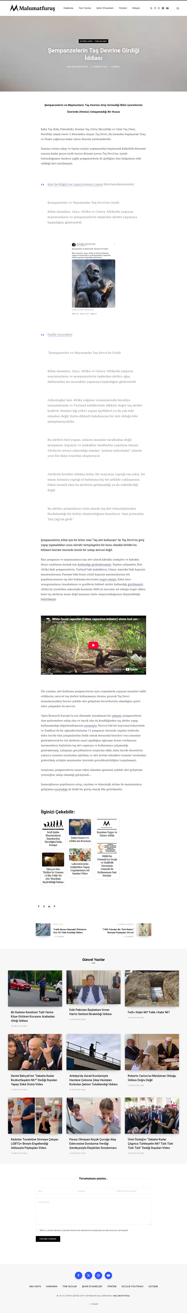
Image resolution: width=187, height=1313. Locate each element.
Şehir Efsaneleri (92, 1286)
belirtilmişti (48, 599)
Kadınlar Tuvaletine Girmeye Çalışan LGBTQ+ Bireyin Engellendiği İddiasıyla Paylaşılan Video (34, 1144)
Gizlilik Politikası (132, 1286)
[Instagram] (98, 1275)
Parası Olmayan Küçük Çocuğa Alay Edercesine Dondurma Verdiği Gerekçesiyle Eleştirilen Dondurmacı (93, 1144)
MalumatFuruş (122, 1296)
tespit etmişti (107, 579)
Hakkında (51, 1286)
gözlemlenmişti (101, 564)
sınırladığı (60, 789)
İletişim (153, 1286)
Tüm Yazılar (70, 1286)
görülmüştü (135, 584)
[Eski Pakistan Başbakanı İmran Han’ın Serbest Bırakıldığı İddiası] (93, 987)
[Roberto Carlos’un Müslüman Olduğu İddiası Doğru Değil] (152, 1052)
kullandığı (84, 564)
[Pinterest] (54, 906)
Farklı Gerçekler (59, 334)
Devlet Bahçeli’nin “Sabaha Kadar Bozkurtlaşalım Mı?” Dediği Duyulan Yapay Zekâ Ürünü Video (34, 1080)
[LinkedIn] (49, 906)
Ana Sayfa (35, 1286)
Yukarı (94, 1304)
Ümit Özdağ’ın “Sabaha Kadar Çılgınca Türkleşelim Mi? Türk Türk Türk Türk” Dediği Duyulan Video (150, 1144)
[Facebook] (38, 906)
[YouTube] (108, 1275)
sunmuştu (90, 725)
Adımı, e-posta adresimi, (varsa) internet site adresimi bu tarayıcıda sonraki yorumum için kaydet (84, 1230)
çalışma (116, 715)
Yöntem (111, 1286)
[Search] (176, 8)
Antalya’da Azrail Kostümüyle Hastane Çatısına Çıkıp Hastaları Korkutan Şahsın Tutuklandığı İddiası (93, 1080)
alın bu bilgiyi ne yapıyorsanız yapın (75, 184)
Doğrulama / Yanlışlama (93, 41)
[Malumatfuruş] (32, 8)
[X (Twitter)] (88, 1275)
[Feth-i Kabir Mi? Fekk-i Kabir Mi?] (152, 988)
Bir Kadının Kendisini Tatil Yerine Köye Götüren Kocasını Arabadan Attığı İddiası (33, 1016)
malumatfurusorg (77, 67)
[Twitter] (44, 906)
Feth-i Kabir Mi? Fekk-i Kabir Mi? (149, 1012)
